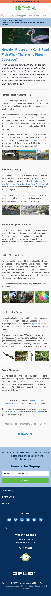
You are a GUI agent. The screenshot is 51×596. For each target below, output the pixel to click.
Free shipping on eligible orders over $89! (25, 1)
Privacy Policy (27, 586)
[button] (6, 527)
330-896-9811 (26, 548)
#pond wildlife (40, 424)
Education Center (16, 412)
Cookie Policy (40, 586)
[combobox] (25, 15)
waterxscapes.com (12, 586)
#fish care (9, 424)
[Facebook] (19, 433)
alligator (33, 324)
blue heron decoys (17, 326)
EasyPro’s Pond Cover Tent (33, 184)
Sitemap (25, 589)
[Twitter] (27, 433)
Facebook (41, 412)
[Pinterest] (30, 433)
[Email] (22, 433)
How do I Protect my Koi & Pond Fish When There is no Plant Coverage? (25, 54)
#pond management (23, 424)
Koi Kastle (37, 140)
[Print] (24, 433)
